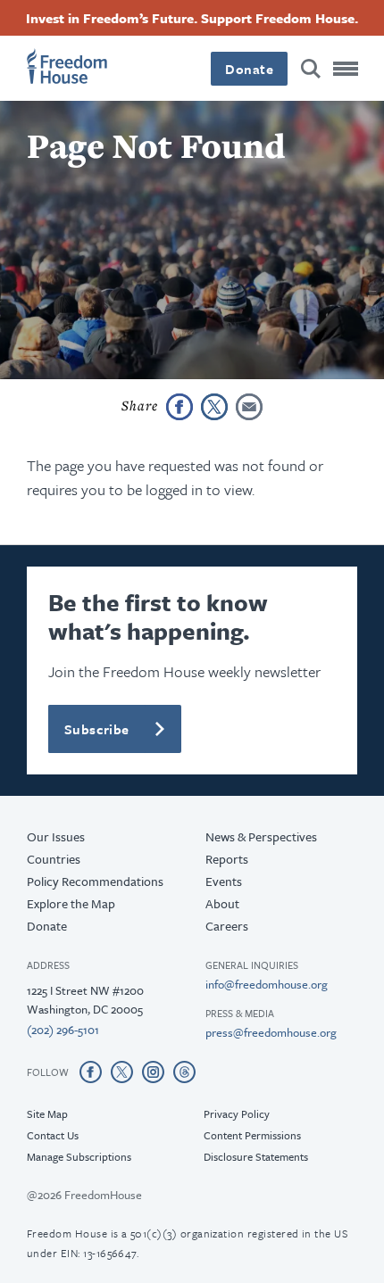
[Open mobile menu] (346, 69)
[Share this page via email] (249, 406)
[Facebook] (90, 1071)
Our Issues (56, 836)
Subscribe (96, 729)
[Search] (311, 69)
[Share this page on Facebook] (179, 406)
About (222, 903)
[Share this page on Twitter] (214, 406)
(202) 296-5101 (63, 1030)
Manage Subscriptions (79, 1156)
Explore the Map (71, 903)
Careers (226, 925)
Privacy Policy (237, 1113)
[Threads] (184, 1071)
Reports (226, 858)
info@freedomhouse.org (266, 984)
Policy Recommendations (95, 881)
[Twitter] (122, 1071)
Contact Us (53, 1135)
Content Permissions (252, 1135)
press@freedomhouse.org (271, 1032)
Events (223, 881)
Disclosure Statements (256, 1156)
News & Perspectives (261, 836)
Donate (249, 69)
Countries (53, 858)
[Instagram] (153, 1071)
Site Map (47, 1113)
